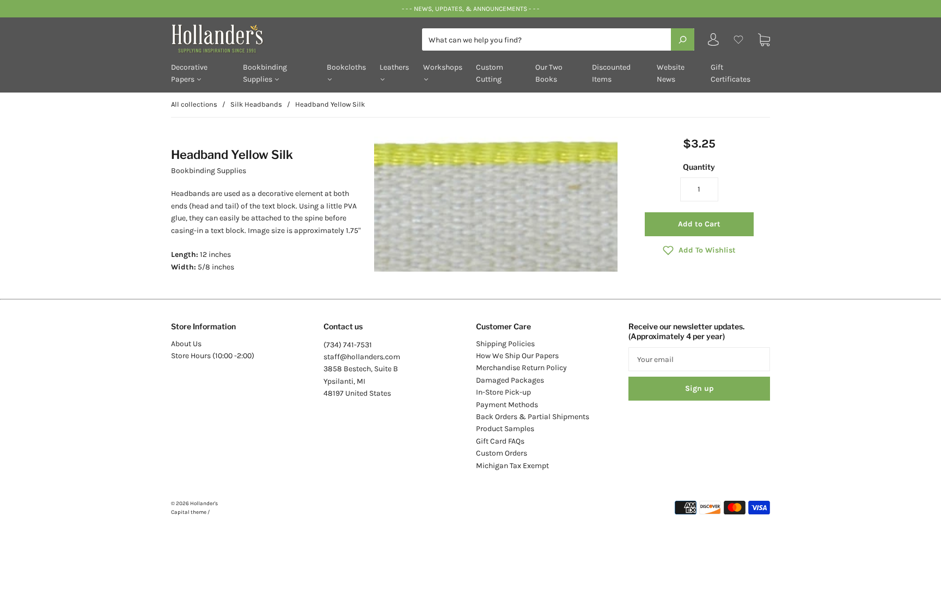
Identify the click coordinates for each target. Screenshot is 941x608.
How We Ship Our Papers (517, 355)
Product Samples (505, 428)
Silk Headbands (256, 104)
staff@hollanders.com (361, 356)
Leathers (394, 67)
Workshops (442, 67)
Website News (671, 73)
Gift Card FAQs (500, 441)
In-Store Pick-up (503, 392)
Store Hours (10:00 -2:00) (212, 355)
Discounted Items (611, 73)
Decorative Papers (189, 73)
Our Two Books (549, 73)
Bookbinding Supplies (265, 73)
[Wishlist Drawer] (738, 39)
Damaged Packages (510, 380)
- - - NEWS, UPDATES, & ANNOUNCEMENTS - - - (470, 9)
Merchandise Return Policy (521, 367)
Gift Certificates (730, 73)
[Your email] (699, 359)
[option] (496, 204)
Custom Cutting (489, 73)
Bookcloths (346, 67)
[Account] (713, 42)
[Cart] (764, 39)
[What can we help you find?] (558, 40)
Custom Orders (501, 453)
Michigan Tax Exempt (512, 465)
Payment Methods (507, 404)
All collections (194, 104)
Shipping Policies (505, 343)
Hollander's (204, 503)
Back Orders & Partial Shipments (532, 416)
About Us (186, 343)
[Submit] (682, 39)
